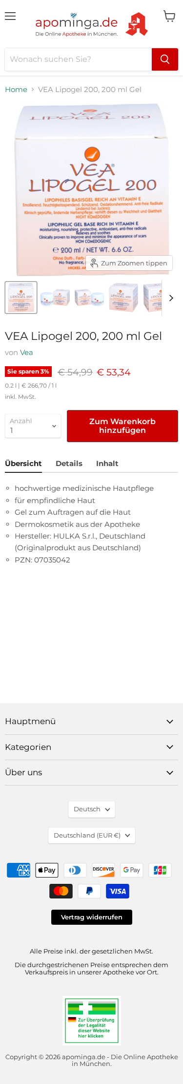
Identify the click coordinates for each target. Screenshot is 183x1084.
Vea (26, 352)
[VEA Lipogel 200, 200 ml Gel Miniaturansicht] (21, 297)
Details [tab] (69, 463)
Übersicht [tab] (23, 463)
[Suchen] (165, 59)
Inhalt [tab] (107, 463)
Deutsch (87, 809)
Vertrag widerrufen (91, 917)
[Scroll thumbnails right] (169, 298)
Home (16, 89)
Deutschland (87, 835)
